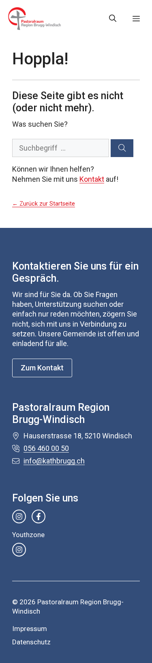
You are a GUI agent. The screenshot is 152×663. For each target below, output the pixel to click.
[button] (112, 18)
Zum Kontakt (42, 367)
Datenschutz (31, 642)
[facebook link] (38, 516)
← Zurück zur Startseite (43, 203)
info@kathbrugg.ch (54, 461)
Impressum (29, 629)
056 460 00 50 (46, 448)
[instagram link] (19, 516)
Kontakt (91, 179)
